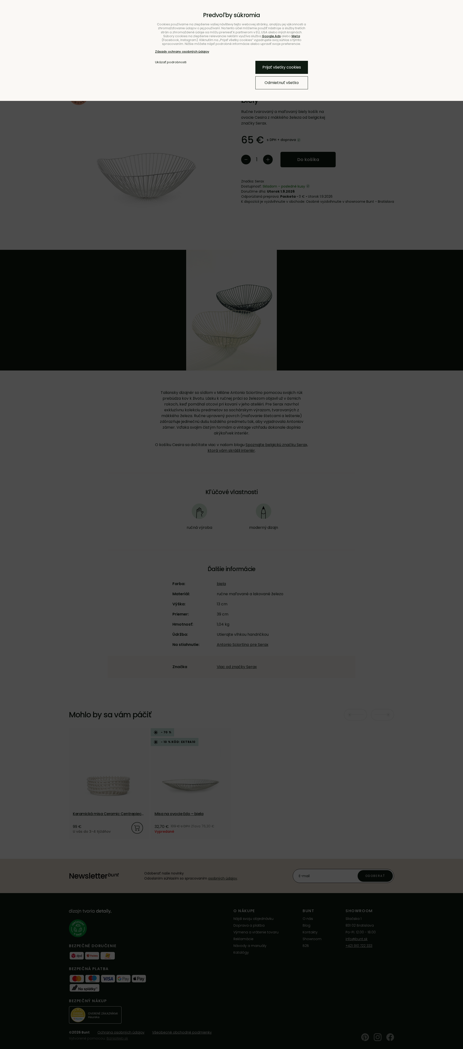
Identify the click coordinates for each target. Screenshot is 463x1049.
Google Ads (271, 36)
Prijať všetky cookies (281, 67)
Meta (296, 36)
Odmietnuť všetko (282, 82)
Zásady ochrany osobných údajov (182, 51)
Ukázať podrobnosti (170, 62)
